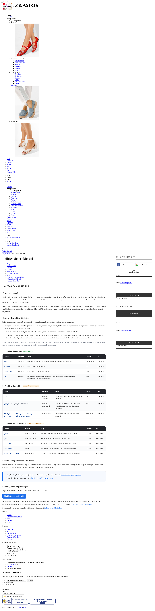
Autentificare (134, 295)
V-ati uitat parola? (126, 283)
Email (118, 275)
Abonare (30, 580)
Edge (91, 504)
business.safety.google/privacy (71, 475)
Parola (118, 283)
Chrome (75, 504)
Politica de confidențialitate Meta (42, 478)
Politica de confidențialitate (53, 508)
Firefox (81, 504)
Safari (86, 504)
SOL (24, 607)
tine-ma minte (122, 298)
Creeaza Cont (134, 314)
